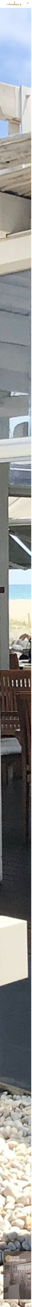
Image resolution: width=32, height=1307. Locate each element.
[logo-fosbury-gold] (13, 2)
